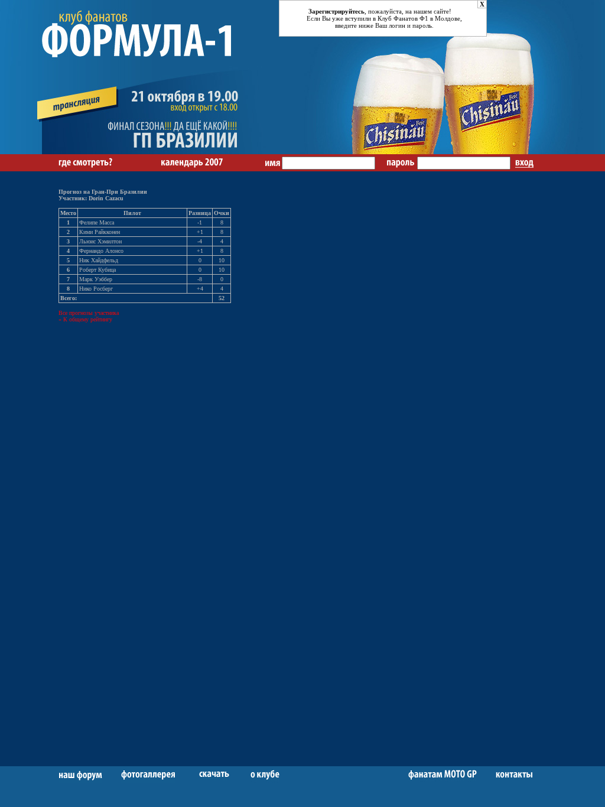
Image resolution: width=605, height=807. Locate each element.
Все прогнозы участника (88, 313)
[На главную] (158, 152)
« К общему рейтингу (85, 319)
